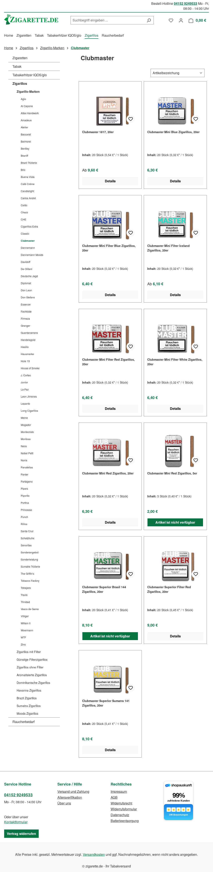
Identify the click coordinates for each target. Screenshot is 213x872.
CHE (23, 219)
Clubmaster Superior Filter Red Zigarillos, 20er (169, 589)
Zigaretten (19, 57)
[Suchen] (149, 20)
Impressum (119, 791)
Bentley (25, 148)
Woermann (27, 630)
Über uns (64, 803)
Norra (24, 460)
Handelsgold (28, 340)
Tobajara (26, 587)
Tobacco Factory (30, 580)
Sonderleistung (29, 559)
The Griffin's (27, 573)
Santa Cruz (27, 531)
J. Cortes (26, 375)
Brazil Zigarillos (27, 698)
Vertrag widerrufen (21, 833)
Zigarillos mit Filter (29, 652)
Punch (24, 517)
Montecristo (27, 432)
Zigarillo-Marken (28, 91)
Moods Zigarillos (27, 713)
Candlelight (27, 191)
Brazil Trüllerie (29, 162)
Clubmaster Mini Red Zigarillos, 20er (108, 473)
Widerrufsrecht (121, 803)
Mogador (26, 425)
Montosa (26, 439)
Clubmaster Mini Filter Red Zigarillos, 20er (108, 361)
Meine (24, 417)
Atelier (24, 127)
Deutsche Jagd (29, 276)
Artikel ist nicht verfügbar (175, 522)
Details (110, 181)
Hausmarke (27, 354)
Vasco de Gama (30, 609)
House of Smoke (30, 368)
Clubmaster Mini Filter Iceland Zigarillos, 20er (168, 248)
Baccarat (26, 134)
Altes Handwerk (30, 113)
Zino (23, 644)
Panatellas (27, 467)
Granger (25, 325)
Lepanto (25, 403)
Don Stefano (28, 297)
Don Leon (26, 290)
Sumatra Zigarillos (29, 706)
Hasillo (25, 347)
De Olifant (26, 269)
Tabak (16, 66)
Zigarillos (19, 83)
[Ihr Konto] (181, 20)
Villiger (25, 616)
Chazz (24, 212)
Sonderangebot (29, 552)
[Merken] (130, 119)
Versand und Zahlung (73, 791)
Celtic (24, 205)
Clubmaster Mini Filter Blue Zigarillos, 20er (109, 248)
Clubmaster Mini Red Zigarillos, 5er (172, 473)
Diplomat (26, 283)
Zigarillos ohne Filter (30, 667)
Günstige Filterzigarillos (32, 659)
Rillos (24, 524)
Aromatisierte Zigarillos (32, 675)
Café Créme (28, 184)
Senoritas (26, 545)
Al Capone (27, 106)
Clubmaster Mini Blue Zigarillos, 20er (173, 132)
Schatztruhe (27, 538)
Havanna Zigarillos (29, 690)
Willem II (25, 623)
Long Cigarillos (29, 410)
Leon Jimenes (29, 396)
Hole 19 (25, 361)
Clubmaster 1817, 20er (98, 132)
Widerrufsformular (124, 809)
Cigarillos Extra (29, 226)
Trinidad (25, 602)
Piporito (25, 495)
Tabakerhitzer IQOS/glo (29, 75)
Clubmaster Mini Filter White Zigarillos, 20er (174, 361)
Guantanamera (29, 332)
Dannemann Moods (32, 254)
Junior (24, 382)
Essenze (26, 304)
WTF (23, 637)
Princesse (26, 510)
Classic (25, 233)
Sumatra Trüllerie (30, 566)
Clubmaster (28, 241)
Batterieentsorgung (125, 820)
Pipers (24, 488)
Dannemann (28, 247)
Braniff (24, 155)
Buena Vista (28, 177)
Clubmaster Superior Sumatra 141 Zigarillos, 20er (106, 703)
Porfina (25, 502)
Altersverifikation (69, 797)
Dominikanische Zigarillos (33, 683)
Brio (23, 169)
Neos (24, 446)
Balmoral (26, 141)
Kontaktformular (15, 821)
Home (8, 47)
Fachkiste (26, 311)
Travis (24, 595)
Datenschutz (120, 814)
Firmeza (25, 318)
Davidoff (25, 262)
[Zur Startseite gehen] (31, 19)
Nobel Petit (27, 453)
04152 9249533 (185, 3)
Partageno (27, 481)
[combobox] (107, 20)
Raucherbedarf (23, 721)
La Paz (25, 389)
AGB (114, 797)
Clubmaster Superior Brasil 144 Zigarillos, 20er (104, 589)
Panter (24, 474)
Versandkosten (94, 854)
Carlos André (28, 198)
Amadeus (26, 120)
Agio (23, 99)
